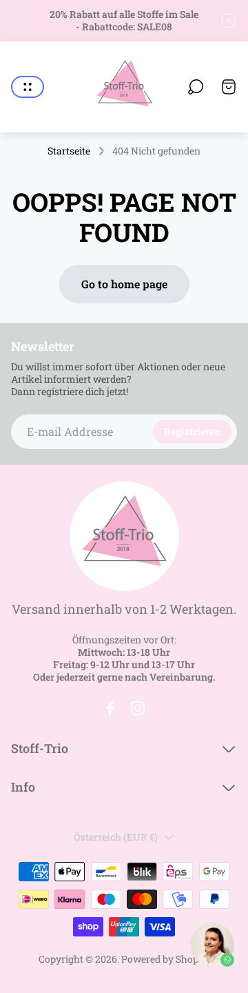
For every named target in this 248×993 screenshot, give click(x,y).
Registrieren (192, 431)
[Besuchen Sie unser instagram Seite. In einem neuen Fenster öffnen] (138, 708)
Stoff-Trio (39, 748)
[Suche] (195, 87)
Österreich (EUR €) (116, 836)
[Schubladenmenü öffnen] (27, 87)
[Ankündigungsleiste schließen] (228, 20)
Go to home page (124, 284)
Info (23, 787)
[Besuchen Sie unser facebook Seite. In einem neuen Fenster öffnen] (110, 708)
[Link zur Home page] (124, 536)
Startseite (69, 151)
